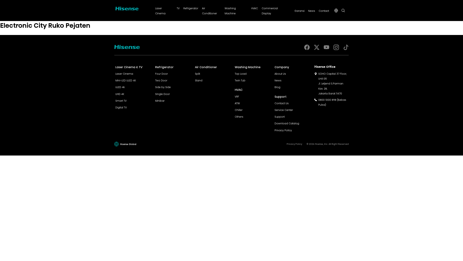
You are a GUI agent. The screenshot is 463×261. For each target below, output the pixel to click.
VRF (237, 96)
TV (178, 8)
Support (280, 116)
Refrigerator (190, 8)
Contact (324, 11)
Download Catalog (287, 123)
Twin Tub (240, 80)
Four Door (161, 73)
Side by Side (163, 87)
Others (239, 116)
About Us (280, 73)
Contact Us (282, 103)
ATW (237, 103)
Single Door (162, 94)
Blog (277, 87)
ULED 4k (120, 87)
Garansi (299, 11)
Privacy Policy (283, 130)
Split (197, 73)
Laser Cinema (124, 73)
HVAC (254, 8)
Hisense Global (128, 144)
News (311, 11)
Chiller (239, 110)
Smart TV (121, 100)
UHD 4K (119, 94)
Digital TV (121, 107)
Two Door (161, 80)
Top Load (241, 73)
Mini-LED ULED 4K (125, 80)
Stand (198, 80)
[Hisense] (127, 8)
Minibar (160, 100)
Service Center (284, 110)
